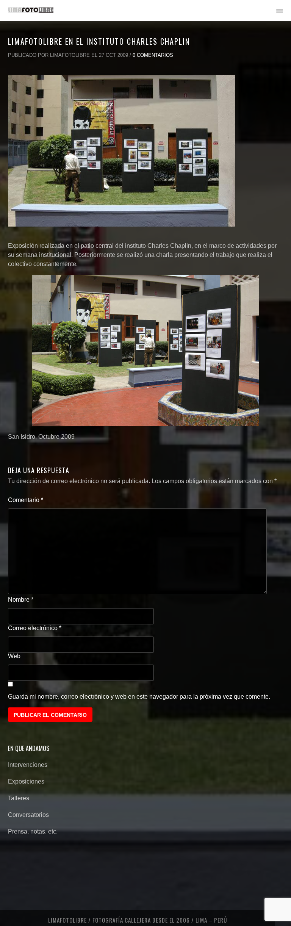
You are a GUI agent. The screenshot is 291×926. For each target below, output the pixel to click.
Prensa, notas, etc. (33, 831)
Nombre (20, 599)
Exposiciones (26, 781)
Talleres (18, 798)
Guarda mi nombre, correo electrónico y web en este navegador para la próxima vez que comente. (139, 696)
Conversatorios (28, 815)
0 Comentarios (153, 55)
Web (14, 656)
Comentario (25, 500)
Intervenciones (27, 765)
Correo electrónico (34, 628)
